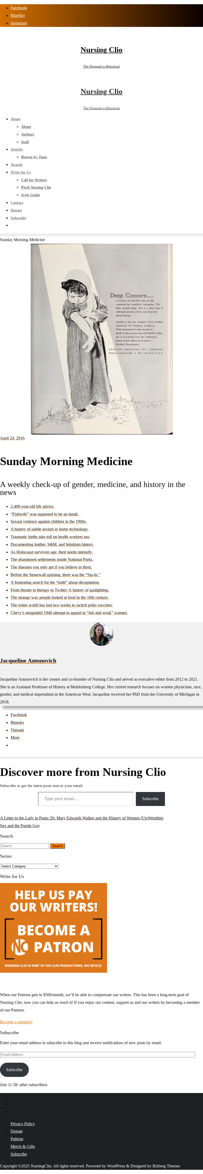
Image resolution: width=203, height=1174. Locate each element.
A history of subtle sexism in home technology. (50, 529)
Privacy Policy (23, 1123)
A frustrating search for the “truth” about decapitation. (55, 582)
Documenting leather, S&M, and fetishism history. (52, 544)
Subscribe (150, 798)
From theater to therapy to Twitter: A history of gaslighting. (60, 590)
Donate (17, 1131)
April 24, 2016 (12, 438)
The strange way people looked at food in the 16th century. (60, 597)
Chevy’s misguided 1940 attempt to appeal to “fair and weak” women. (69, 612)
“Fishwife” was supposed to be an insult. (45, 514)
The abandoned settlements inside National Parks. (52, 559)
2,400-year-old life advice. (32, 506)
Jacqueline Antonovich (28, 660)
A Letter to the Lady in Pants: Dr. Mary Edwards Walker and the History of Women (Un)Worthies (81, 818)
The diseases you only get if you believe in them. (51, 567)
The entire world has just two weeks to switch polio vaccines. (62, 605)
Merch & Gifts (23, 1146)
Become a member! (16, 1022)
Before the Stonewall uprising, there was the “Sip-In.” (55, 574)
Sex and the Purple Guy (20, 825)
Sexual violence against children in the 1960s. (49, 521)
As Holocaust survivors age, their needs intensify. (52, 552)
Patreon (17, 1139)
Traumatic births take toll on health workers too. (50, 536)
